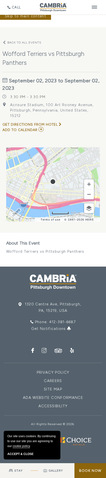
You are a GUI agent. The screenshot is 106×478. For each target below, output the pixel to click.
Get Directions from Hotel (30, 124)
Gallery (56, 470)
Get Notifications (49, 328)
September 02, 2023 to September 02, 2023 (50, 84)
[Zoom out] (89, 194)
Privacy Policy (53, 372)
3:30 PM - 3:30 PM (27, 97)
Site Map (53, 389)
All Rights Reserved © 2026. (53, 424)
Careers (53, 381)
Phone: (55, 322)
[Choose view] (89, 208)
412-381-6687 (62, 322)
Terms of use (50, 219)
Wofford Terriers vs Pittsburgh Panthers (45, 247)
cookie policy (21, 446)
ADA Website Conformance (53, 397)
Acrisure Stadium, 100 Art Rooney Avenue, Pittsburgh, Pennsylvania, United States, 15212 (51, 110)
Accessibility (53, 406)
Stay (18, 470)
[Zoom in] (89, 184)
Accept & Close (20, 454)
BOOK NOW (90, 471)
